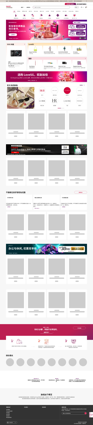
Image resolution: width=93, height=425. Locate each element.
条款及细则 (84, 422)
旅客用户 (46, 332)
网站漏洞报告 (9, 417)
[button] (80, 38)
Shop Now (37, 208)
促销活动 (28, 7)
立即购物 (63, 206)
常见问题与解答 (9, 411)
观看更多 (81, 192)
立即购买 (8, 206)
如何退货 (8, 414)
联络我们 (8, 415)
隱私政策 (80, 422)
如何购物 (8, 409)
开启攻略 (79, 328)
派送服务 (8, 412)
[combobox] (51, 7)
